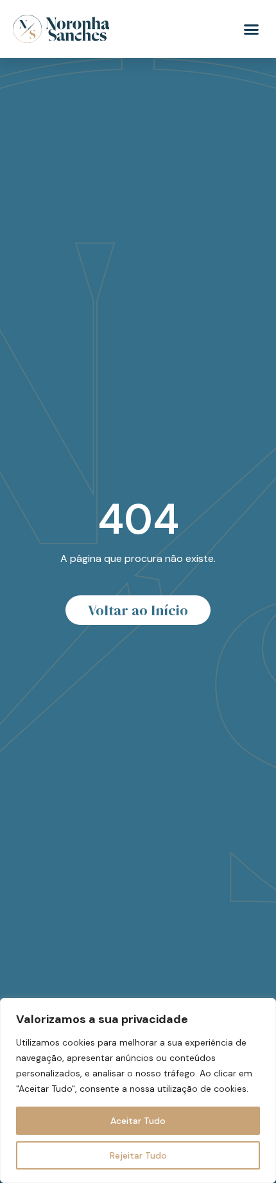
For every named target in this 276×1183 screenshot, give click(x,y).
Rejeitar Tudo (138, 1155)
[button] (251, 29)
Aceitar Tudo (138, 1120)
